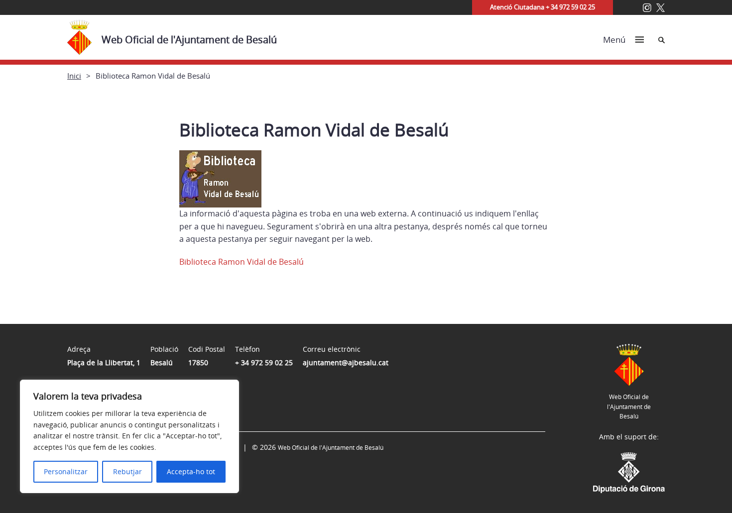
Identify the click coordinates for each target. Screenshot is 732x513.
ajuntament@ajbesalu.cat (345, 362)
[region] (129, 436)
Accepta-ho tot (191, 471)
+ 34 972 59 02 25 (264, 362)
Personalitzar (66, 471)
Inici (74, 76)
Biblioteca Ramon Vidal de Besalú (241, 261)
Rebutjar (127, 471)
